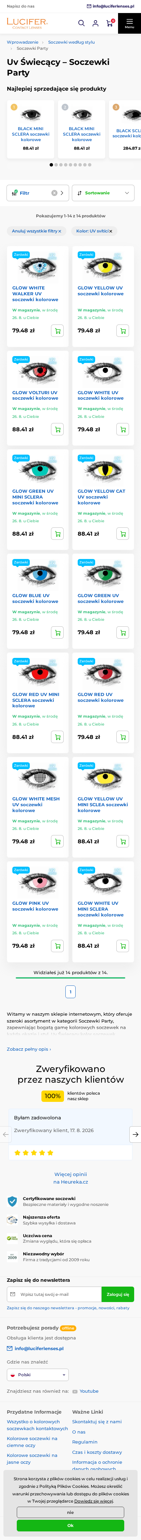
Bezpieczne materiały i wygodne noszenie (65, 1204)
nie (70, 1512)
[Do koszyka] (57, 330)
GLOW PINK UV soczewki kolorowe (35, 906)
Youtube (89, 1391)
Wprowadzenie (22, 42)
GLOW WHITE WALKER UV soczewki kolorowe (35, 293)
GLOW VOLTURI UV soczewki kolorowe (35, 395)
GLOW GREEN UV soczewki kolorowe (101, 598)
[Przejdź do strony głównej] (27, 23)
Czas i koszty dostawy (97, 1452)
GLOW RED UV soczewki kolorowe (101, 697)
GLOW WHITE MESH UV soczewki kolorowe (36, 804)
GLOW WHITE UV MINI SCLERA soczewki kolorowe (101, 908)
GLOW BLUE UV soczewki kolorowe (35, 598)
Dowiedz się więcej (93, 1501)
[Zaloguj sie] (95, 23)
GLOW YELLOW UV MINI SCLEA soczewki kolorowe (103, 804)
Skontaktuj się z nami (97, 1421)
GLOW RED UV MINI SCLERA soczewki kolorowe (35, 700)
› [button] (29, 1049)
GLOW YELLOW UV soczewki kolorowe (101, 290)
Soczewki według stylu (71, 42)
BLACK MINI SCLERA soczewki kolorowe (30, 134)
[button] (82, 23)
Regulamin (85, 1442)
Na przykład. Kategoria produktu (59, 63)
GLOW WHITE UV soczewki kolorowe (101, 395)
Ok (70, 1525)
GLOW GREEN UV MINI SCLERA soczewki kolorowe (35, 496)
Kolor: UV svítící (93, 230)
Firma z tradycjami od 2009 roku (56, 1259)
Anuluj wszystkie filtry (35, 230)
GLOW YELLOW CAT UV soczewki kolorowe (101, 496)
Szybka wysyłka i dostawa (49, 1222)
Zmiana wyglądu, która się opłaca (57, 1241)
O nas (79, 1432)
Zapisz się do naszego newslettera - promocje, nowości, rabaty (68, 1307)
